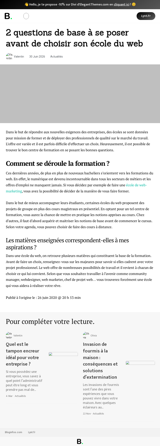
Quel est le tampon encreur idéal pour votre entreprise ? (22, 354)
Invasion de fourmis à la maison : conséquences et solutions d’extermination (100, 361)
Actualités (56, 56)
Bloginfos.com (13, 432)
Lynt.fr (31, 432)
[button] (26, 16)
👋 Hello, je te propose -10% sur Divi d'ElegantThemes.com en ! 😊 (80, 4)
